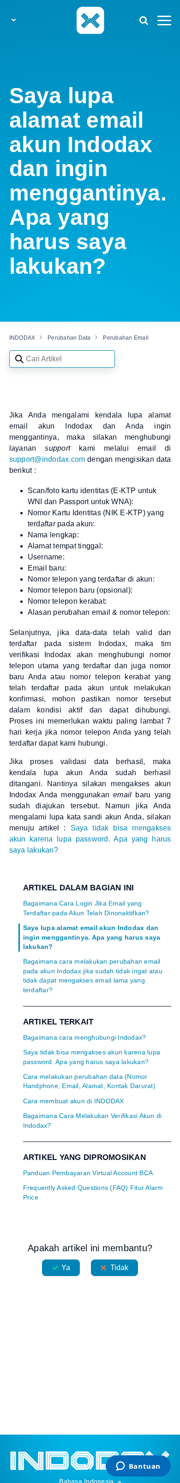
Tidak (119, 1267)
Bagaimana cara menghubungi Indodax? (84, 1037)
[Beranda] (90, 20)
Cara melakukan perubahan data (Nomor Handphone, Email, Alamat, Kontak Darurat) (89, 1081)
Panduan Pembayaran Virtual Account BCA (88, 1173)
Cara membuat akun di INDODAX (73, 1101)
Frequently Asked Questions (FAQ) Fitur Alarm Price (93, 1192)
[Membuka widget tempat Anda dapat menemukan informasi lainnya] (138, 1466)
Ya (65, 1267)
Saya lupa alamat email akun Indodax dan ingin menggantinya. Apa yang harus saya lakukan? (92, 937)
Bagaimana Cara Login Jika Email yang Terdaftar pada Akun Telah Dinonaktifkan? (86, 908)
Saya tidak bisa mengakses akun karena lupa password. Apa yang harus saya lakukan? (92, 1057)
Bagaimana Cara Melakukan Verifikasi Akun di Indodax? (92, 1120)
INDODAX (22, 338)
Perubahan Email (126, 338)
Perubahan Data (69, 338)
